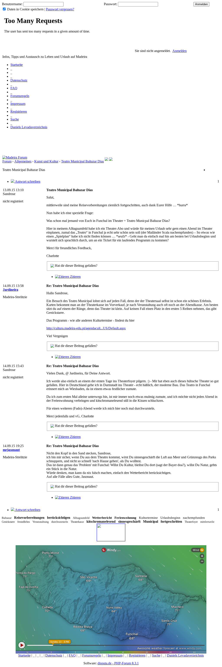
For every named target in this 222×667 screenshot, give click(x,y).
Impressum (17, 104)
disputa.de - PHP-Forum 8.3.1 (118, 663)
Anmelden (179, 51)
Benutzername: (12, 4)
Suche (14, 119)
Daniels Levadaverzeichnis (28, 127)
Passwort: (110, 4)
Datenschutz (18, 80)
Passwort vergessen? (60, 9)
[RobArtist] (111, 159)
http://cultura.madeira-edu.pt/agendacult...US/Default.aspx (86, 328)
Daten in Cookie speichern (25, 9)
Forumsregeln (19, 96)
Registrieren (18, 111)
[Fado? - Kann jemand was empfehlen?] (106, 159)
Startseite (16, 65)
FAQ (13, 88)
